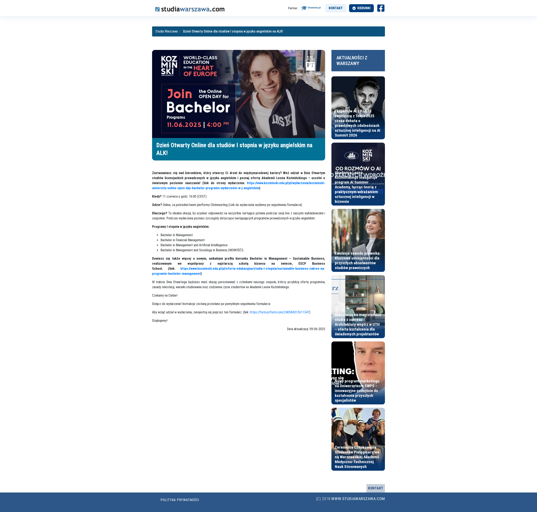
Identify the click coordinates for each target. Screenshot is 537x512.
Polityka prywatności (179, 500)
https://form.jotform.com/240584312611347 (279, 312)
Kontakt (336, 8)
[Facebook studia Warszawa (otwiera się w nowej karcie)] (381, 8)
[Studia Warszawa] (190, 8)
